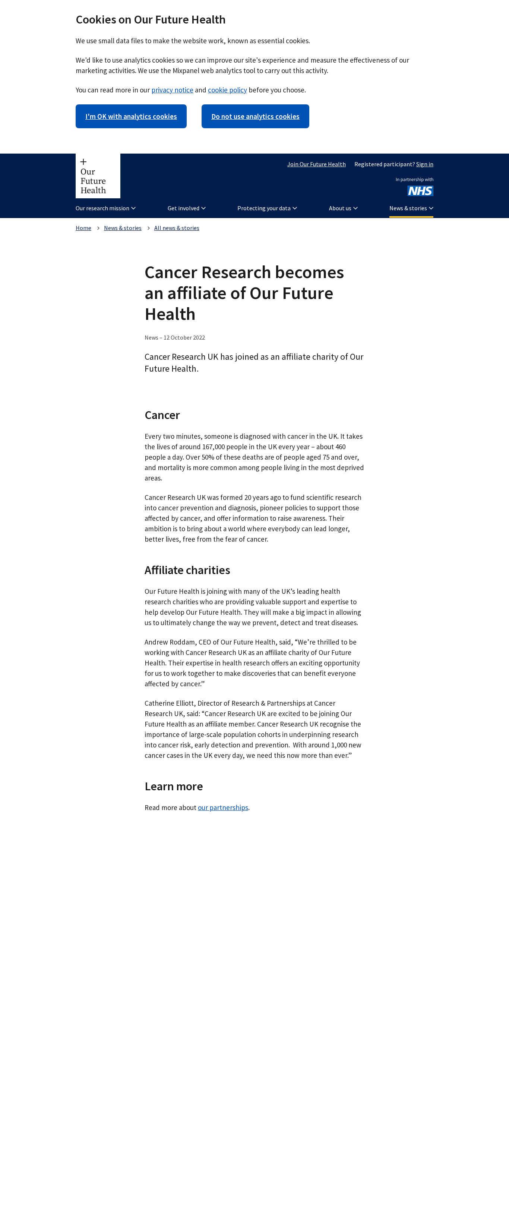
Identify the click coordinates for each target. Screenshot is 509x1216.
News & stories (123, 227)
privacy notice (172, 89)
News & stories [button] (408, 208)
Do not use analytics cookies (255, 116)
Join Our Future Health (316, 164)
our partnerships (223, 807)
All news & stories (176, 227)
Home (83, 227)
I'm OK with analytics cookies (131, 116)
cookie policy (227, 89)
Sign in (424, 164)
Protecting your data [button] (264, 208)
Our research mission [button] (102, 208)
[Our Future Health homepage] (98, 176)
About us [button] (340, 208)
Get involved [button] (183, 208)
